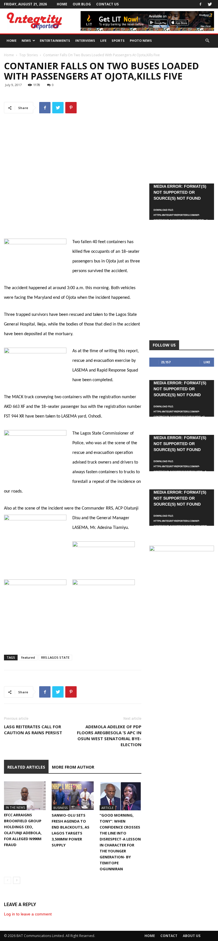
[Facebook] (200, 4)
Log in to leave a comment (28, 914)
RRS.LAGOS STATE (55, 657)
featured (28, 657)
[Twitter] (210, 4)
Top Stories (28, 55)
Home (62, 4)
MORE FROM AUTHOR (73, 767)
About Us (191, 935)
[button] (207, 40)
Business (60, 808)
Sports (118, 40)
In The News (15, 807)
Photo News (141, 40)
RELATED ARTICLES (26, 767)
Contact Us (107, 4)
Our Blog (82, 4)
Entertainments (55, 40)
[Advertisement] (72, 222)
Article (107, 808)
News (26, 40)
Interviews (85, 40)
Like (207, 362)
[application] (181, 201)
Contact (168, 935)
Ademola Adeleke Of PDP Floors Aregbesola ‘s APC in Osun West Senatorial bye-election (109, 735)
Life (103, 40)
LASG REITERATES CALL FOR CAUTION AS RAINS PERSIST (33, 729)
